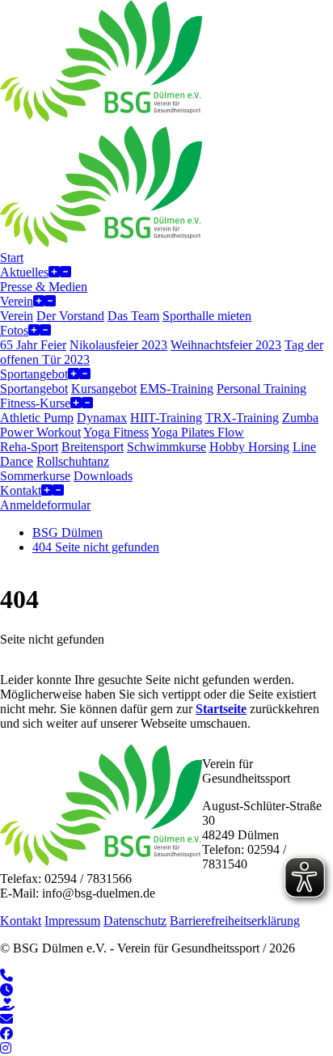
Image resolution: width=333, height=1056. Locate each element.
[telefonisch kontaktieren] (6, 975)
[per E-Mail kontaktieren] (6, 1019)
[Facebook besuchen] (6, 1034)
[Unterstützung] (7, 1005)
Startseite (221, 709)
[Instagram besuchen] (5, 1048)
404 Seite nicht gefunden (95, 547)
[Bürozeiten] (6, 990)
